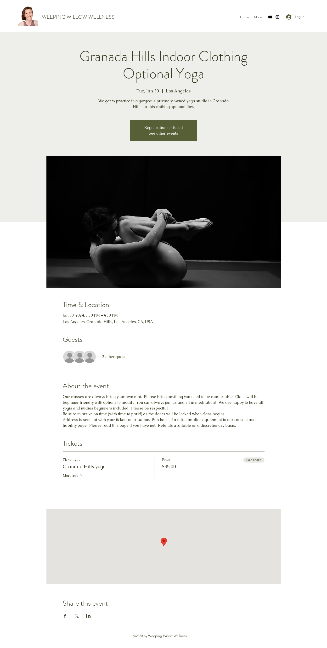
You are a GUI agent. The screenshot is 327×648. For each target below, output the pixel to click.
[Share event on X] (76, 616)
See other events (163, 133)
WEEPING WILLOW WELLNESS (78, 17)
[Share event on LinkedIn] (88, 616)
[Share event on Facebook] (65, 616)
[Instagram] (277, 17)
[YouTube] (270, 17)
